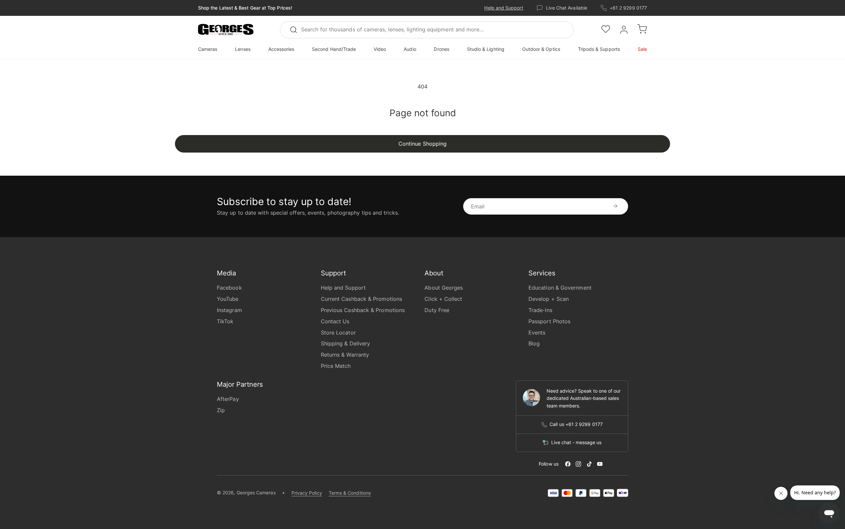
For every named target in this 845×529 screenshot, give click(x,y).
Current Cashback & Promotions (361, 299)
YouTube (228, 299)
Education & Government (560, 287)
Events (536, 332)
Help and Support (503, 8)
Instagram (229, 310)
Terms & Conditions (350, 493)
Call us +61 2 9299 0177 (576, 424)
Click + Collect (443, 299)
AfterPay (228, 399)
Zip (221, 410)
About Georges (443, 287)
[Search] (296, 29)
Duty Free (436, 310)
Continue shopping (422, 143)
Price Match (336, 366)
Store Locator (338, 332)
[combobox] (427, 29)
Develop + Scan (548, 299)
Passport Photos (549, 321)
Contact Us (335, 321)
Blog (534, 343)
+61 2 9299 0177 (628, 8)
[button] (226, 29)
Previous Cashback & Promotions (363, 310)
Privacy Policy (306, 493)
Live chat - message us (576, 442)
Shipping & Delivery (345, 343)
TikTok (225, 321)
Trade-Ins (540, 310)
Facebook (229, 287)
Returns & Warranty (345, 354)
